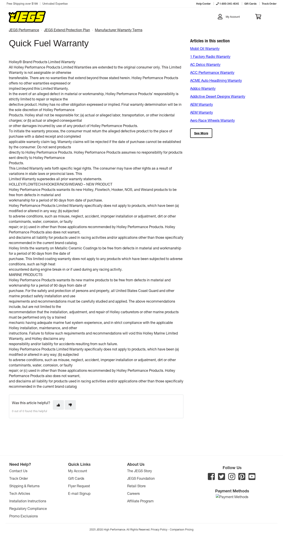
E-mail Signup (79, 493)
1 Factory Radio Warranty (210, 56)
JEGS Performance (24, 30)
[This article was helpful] (58, 405)
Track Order (18, 478)
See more (201, 133)
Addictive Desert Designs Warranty (217, 96)
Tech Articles (19, 493)
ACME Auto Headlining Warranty (216, 80)
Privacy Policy (159, 529)
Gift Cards (76, 478)
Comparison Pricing (181, 529)
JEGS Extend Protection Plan (67, 30)
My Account (77, 471)
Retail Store (136, 486)
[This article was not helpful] (70, 405)
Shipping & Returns (24, 486)
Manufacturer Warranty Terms (118, 30)
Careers (133, 493)
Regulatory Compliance (28, 508)
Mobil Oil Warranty (205, 48)
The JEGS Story (139, 471)
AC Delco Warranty (205, 64)
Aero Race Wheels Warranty (212, 120)
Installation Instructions (27, 501)
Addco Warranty (203, 88)
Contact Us (18, 471)
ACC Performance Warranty (212, 72)
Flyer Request (79, 486)
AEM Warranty (201, 104)
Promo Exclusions (23, 516)
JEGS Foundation (141, 478)
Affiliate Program (140, 501)
